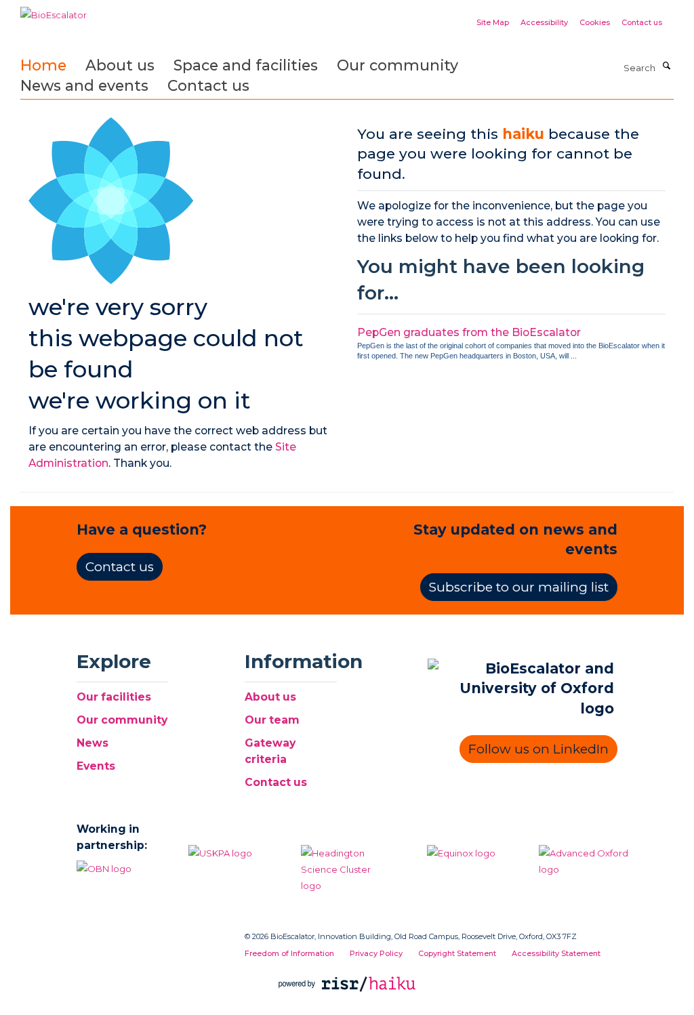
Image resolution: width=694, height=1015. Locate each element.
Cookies (594, 22)
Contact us (641, 22)
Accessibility (544, 22)
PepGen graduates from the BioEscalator (469, 332)
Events (96, 766)
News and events (84, 85)
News (92, 743)
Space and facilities (246, 65)
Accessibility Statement (556, 953)
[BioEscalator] (53, 10)
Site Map (492, 22)
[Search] (666, 66)
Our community (397, 65)
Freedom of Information (289, 953)
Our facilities (114, 696)
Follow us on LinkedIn (538, 749)
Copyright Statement (457, 953)
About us (120, 65)
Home (43, 65)
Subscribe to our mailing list (519, 587)
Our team (272, 719)
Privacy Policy (376, 953)
